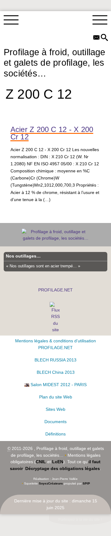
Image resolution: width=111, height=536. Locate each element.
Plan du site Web (55, 396)
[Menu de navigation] (11, 20)
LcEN (57, 461)
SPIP (86, 483)
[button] (104, 37)
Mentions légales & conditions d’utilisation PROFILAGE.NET (55, 344)
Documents (55, 421)
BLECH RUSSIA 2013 (55, 359)
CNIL (41, 461)
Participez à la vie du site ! (80, 519)
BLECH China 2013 (56, 372)
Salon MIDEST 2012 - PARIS (59, 384)
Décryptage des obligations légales (62, 468)
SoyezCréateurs (51, 483)
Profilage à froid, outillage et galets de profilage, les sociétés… (54, 62)
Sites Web (55, 409)
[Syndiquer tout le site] (56, 317)
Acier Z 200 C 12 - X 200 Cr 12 (51, 133)
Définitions (55, 433)
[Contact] (96, 37)
